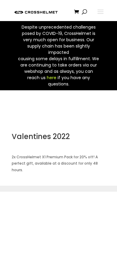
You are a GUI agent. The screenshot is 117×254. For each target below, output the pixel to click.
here (51, 78)
